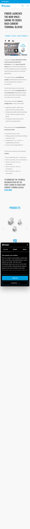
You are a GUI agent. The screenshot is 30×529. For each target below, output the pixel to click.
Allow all (15, 278)
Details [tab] (15, 249)
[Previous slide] (3, 228)
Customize (14, 283)
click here (8, 190)
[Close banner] (27, 244)
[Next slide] (26, 228)
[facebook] (5, 41)
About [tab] (24, 249)
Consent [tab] (5, 249)
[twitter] (9, 41)
